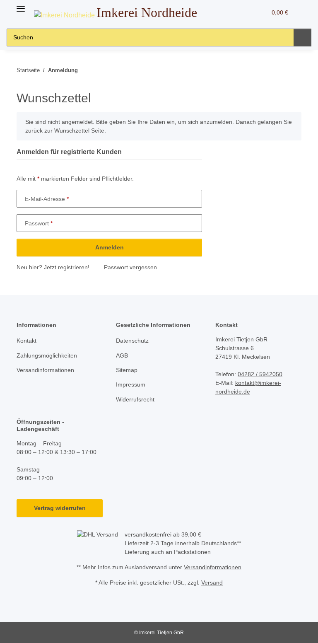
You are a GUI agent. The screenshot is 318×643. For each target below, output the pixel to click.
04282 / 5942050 (260, 374)
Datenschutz (132, 340)
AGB (122, 355)
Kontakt (26, 340)
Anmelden (109, 247)
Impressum (130, 384)
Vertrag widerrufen (60, 508)
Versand (212, 582)
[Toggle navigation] (21, 5)
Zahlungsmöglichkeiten (47, 355)
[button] (227, 12)
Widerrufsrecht (135, 399)
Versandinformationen (45, 370)
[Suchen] (302, 37)
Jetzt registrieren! (66, 267)
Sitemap (126, 370)
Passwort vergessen (129, 267)
